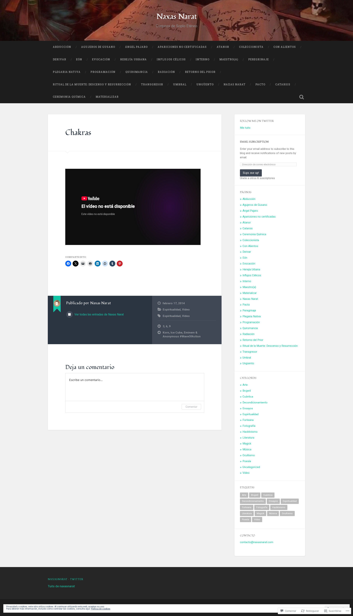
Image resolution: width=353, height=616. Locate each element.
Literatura (248, 437)
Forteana (248, 420)
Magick (247, 443)
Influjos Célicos (171, 59)
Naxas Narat (176, 16)
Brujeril (247, 390)
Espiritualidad (172, 309)
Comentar (191, 406)
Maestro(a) (228, 59)
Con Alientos (284, 47)
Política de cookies (100, 609)
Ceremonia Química (69, 96)
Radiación (166, 72)
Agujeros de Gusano (98, 47)
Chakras (78, 133)
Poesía (247, 461)
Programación (102, 72)
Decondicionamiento (255, 402)
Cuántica (248, 396)
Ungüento (205, 84)
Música (247, 449)
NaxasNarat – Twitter (65, 579)
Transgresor (152, 84)
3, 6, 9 (167, 326)
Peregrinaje (258, 59)
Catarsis (282, 84)
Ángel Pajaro (136, 47)
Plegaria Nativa (67, 72)
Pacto (260, 84)
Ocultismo (249, 455)
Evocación (101, 59)
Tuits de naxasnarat (61, 586)
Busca (301, 97)
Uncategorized (251, 467)
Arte (245, 384)
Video (186, 309)
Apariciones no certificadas (182, 47)
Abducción (62, 47)
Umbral (179, 84)
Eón (79, 59)
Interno (202, 59)
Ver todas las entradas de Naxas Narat (99, 314)
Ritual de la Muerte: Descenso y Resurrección (92, 84)
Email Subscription (254, 142)
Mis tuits (245, 127)
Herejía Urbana (133, 59)
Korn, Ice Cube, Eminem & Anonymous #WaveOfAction (182, 334)
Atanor (223, 47)
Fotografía (249, 426)
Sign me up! (251, 172)
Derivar (59, 59)
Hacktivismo (250, 431)
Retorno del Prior (200, 72)
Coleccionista (251, 47)
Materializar (107, 96)
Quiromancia (136, 72)
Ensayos (248, 408)
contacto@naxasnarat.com (256, 542)
